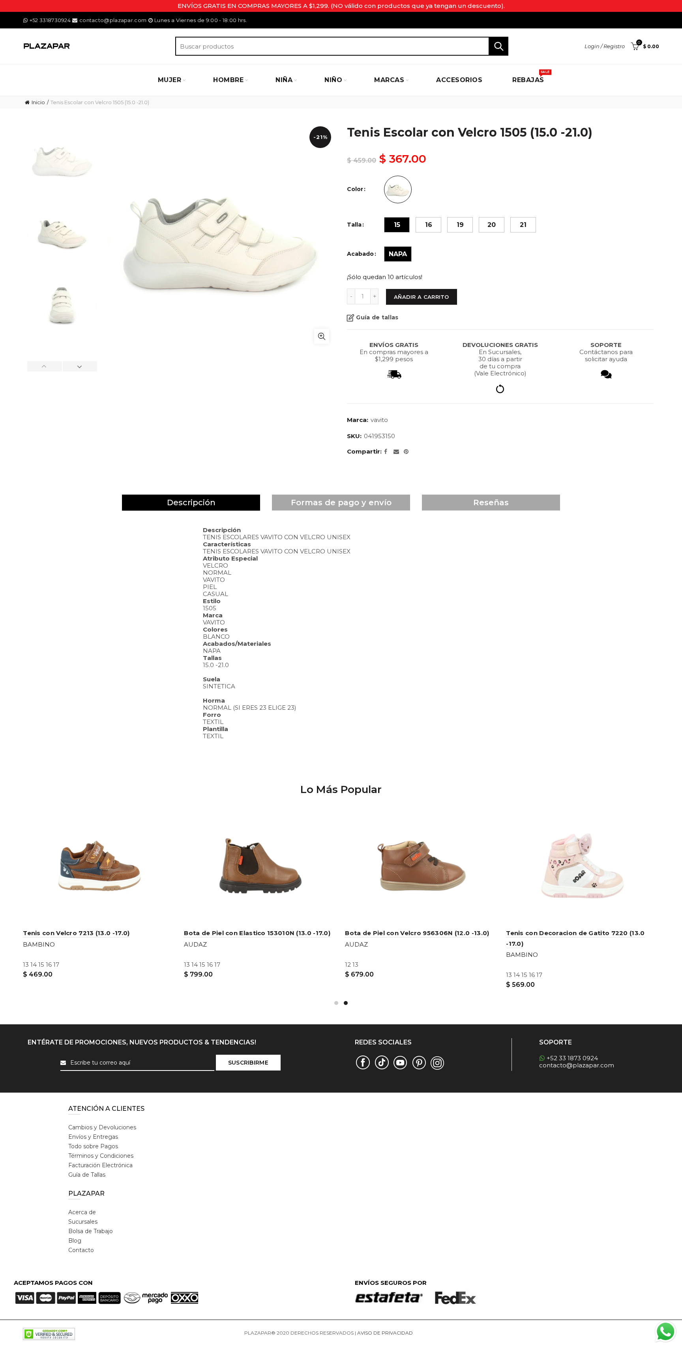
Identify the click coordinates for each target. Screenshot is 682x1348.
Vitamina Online (433, 1333)
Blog (74, 1240)
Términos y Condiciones (100, 1155)
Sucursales (82, 1221)
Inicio (38, 102)
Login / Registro (605, 46)
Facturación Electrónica (100, 1165)
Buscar (498, 46)
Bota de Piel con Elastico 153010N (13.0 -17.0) (257, 933)
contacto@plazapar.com (113, 20)
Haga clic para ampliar (321, 336)
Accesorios (459, 80)
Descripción (191, 502)
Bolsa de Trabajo (90, 1231)
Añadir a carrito (421, 297)
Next (79, 366)
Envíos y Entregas (93, 1136)
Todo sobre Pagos (93, 1146)
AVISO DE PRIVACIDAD (385, 1333)
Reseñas (491, 502)
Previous (44, 366)
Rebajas (530, 77)
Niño (333, 80)
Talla (354, 224)
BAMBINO (39, 944)
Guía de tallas (377, 317)
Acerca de (82, 1212)
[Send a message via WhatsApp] (665, 1331)
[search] (341, 46)
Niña (283, 80)
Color (355, 189)
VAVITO (379, 420)
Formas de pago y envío (341, 502)
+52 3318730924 (50, 20)
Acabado (360, 254)
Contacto (81, 1250)
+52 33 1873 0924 (572, 1058)
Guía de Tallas (86, 1174)
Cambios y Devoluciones (102, 1127)
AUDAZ (195, 944)
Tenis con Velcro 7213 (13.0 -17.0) (76, 933)
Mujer (170, 80)
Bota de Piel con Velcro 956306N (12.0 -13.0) (417, 933)
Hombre (228, 80)
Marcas (389, 80)
